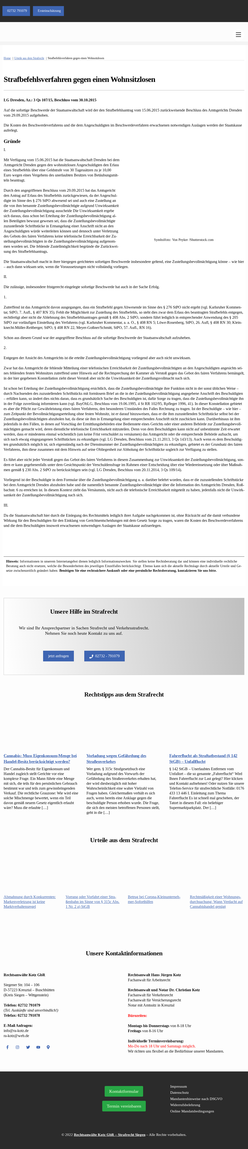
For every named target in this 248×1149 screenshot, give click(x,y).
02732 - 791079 (107, 656)
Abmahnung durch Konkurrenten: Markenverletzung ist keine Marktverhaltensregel (30, 902)
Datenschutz (179, 1092)
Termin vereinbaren (124, 1106)
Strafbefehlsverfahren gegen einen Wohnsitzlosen (79, 79)
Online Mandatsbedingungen (192, 1111)
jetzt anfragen (58, 656)
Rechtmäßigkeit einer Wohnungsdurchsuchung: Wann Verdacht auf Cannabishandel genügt (216, 902)
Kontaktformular (124, 1091)
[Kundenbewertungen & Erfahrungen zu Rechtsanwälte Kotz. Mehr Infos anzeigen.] (45, 1112)
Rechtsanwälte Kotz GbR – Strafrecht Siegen (109, 1135)
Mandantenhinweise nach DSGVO (196, 1099)
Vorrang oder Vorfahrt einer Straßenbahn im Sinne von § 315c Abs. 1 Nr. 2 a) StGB (92, 902)
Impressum (178, 1086)
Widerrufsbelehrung (185, 1105)
